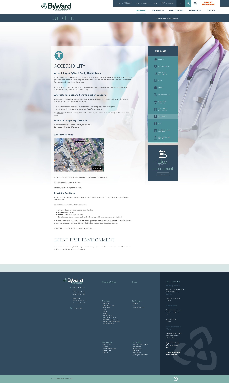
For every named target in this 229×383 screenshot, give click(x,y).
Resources (136, 351)
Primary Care (107, 344)
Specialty (105, 346)
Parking (105, 313)
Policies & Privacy (108, 315)
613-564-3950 (77, 308)
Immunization (137, 346)
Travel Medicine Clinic (109, 348)
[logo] (56, 7)
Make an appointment (208, 3)
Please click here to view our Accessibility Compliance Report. (74, 228)
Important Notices (127, 3)
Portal (155, 3)
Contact (211, 10)
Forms (105, 311)
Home (119, 3)
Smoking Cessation (138, 307)
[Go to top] (176, 379)
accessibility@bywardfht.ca (74, 215)
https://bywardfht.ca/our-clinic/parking (67, 183)
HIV (134, 305)
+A (180, 3)
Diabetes (135, 303)
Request (163, 174)
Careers (137, 3)
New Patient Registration (110, 319)
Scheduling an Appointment (111, 321)
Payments (146, 3)
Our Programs (176, 10)
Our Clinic (141, 10)
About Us (163, 3)
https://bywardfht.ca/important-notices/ (67, 188)
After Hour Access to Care (140, 344)
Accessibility (106, 307)
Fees (104, 309)
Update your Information (140, 355)
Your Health (195, 10)
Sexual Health (137, 353)
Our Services (158, 10)
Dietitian (105, 353)
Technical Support (108, 323)
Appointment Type (108, 305)
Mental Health (107, 351)
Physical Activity (137, 348)
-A (182, 3)
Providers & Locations (109, 317)
